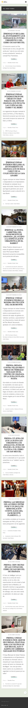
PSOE (20, 536)
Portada (13, 62)
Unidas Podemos (12, 68)
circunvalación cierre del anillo (11, 266)
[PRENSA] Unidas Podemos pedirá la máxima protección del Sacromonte (14, 301)
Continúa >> (14, 59)
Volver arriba (3, 705)
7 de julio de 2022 (14, 499)
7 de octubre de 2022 (14, 362)
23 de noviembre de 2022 (14, 227)
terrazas (4, 411)
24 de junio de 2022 (14, 635)
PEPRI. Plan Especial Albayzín (11, 131)
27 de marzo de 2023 (14, 30)
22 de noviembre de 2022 (14, 295)
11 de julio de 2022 (14, 435)
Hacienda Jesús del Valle (7, 268)
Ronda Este (5, 270)
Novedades (10, 62)
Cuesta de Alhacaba (14, 536)
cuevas (14, 606)
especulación (20, 266)
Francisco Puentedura (17, 66)
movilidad (5, 685)
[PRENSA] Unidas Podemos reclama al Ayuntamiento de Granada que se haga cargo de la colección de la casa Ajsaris (14, 169)
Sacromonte (9, 270)
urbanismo (11, 135)
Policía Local (21, 606)
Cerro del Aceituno (8, 66)
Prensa (17, 62)
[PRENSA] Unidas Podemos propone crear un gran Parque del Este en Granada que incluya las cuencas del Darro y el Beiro (14, 101)
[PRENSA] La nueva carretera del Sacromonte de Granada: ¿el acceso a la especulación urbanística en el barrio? (14, 236)
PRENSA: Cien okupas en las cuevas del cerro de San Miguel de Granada (14, 568)
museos (12, 203)
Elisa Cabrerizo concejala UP (11, 683)
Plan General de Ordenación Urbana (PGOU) (11, 133)
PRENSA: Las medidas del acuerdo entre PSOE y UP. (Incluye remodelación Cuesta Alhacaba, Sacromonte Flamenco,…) (14, 509)
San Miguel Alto (6, 68)
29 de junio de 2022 (14, 561)
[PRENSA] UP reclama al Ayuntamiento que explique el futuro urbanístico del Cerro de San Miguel (14, 38)
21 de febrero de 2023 (14, 159)
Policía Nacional (6, 608)
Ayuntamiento (10, 530)
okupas (17, 606)
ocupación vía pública (9, 409)
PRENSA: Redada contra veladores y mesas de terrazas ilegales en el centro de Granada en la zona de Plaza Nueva (14, 372)
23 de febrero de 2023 (14, 91)
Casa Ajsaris (7, 203)
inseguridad (19, 683)
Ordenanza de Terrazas (18, 409)
